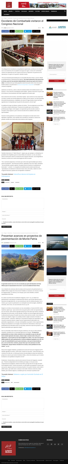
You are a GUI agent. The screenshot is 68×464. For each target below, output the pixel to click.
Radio (24, 460)
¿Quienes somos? (48, 460)
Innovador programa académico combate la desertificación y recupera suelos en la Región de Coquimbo (59, 95)
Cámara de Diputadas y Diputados (26, 84)
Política (17, 11)
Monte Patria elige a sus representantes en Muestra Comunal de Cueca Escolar (59, 111)
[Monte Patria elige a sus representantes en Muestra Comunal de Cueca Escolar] (50, 112)
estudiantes (17, 182)
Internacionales (19, 460)
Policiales (24, 11)
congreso (12, 182)
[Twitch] (58, 444)
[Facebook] (48, 444)
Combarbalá (10, 18)
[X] (62, 444)
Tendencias (54, 11)
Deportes (31, 11)
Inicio (5, 11)
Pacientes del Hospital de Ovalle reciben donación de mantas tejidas (59, 118)
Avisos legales (45, 11)
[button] (65, 11)
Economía (13, 460)
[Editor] (2, 28)
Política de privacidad (40, 460)
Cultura (37, 11)
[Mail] (55, 444)
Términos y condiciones (30, 460)
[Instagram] (51, 444)
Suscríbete (6, 14)
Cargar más (56, 124)
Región (10, 11)
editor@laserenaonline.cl (30, 447)
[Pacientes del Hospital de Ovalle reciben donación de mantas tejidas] (50, 119)
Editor (5, 27)
